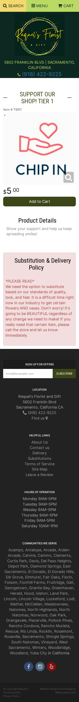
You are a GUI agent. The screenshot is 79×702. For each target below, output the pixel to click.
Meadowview (56, 604)
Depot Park (18, 566)
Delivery (39, 453)
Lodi (70, 599)
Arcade (49, 550)
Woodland (19, 653)
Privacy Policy (11, 696)
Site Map (39, 469)
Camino (44, 555)
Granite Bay (39, 588)
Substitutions (39, 458)
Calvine (29, 555)
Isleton (42, 593)
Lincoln (10, 599)
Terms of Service (39, 464)
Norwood (39, 615)
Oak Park (58, 615)
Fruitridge (55, 582)
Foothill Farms (32, 582)
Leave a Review (39, 474)
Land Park (59, 593)
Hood (29, 593)
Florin (67, 577)
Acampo (15, 550)
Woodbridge (59, 647)
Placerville (37, 620)
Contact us (39, 447)
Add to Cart (39, 201)
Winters (39, 647)
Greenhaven (63, 588)
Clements (62, 555)
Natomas (17, 609)
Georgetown (16, 588)
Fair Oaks (51, 577)
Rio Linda (28, 631)
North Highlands (42, 609)
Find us (39, 418)
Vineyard (49, 642)
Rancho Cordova (24, 626)
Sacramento (33, 636)
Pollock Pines (60, 620)
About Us (39, 442)
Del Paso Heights (56, 561)
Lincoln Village (31, 599)
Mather (16, 604)
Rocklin (45, 631)
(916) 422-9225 (42, 74)
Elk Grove (14, 577)
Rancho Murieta (55, 626)
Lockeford (55, 599)
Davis (34, 561)
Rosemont (63, 631)
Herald (16, 593)
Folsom (11, 582)
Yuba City (38, 653)
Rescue (11, 631)
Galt (70, 582)
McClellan (33, 604)
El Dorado (37, 571)
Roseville (12, 636)
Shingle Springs (60, 636)
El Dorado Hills (61, 571)
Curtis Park (17, 561)
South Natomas (25, 642)
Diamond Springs (45, 566)
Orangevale (16, 620)
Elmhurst (33, 577)
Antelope (33, 550)
